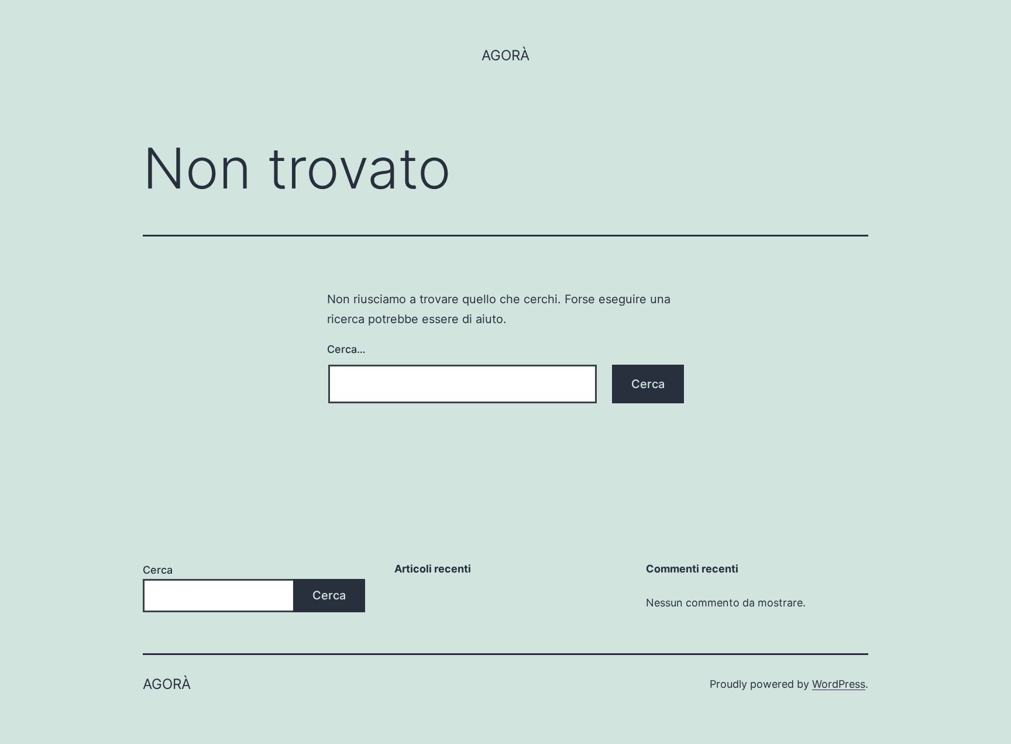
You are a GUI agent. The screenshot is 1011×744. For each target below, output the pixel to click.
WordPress (838, 684)
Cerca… (346, 349)
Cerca (158, 570)
